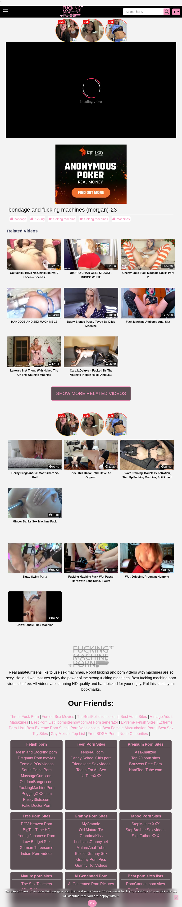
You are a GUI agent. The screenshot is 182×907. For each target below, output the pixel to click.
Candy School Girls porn (91, 758)
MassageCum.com (36, 776)
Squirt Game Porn (37, 770)
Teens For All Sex (91, 770)
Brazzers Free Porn (145, 764)
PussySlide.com (36, 800)
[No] (176, 897)
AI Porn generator (103, 722)
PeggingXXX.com (37, 794)
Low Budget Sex (36, 842)
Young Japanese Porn (36, 836)
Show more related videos (91, 393)
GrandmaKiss (91, 836)
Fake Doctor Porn (36, 805)
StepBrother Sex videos (145, 830)
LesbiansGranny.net (91, 842)
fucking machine (64, 219)
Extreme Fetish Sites (138, 722)
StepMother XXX (146, 824)
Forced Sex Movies (58, 717)
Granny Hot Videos (91, 865)
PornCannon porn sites (145, 884)
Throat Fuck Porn (24, 717)
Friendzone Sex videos (91, 764)
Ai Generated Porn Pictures (91, 884)
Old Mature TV (91, 830)
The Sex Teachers (36, 884)
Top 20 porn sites (145, 758)
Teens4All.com (91, 752)
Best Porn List (43, 722)
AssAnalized (145, 752)
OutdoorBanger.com (36, 782)
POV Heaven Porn (36, 824)
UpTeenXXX (91, 776)
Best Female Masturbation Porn (128, 728)
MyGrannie (91, 824)
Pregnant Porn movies (36, 758)
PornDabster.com (85, 728)
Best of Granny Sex (91, 854)
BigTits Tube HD (36, 830)
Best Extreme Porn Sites (47, 728)
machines (123, 219)
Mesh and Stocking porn (36, 752)
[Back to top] (168, 885)
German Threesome (36, 848)
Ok (92, 903)
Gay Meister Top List (68, 734)
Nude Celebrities (133, 734)
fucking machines (96, 219)
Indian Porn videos (36, 854)
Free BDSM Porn (102, 734)
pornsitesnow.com (72, 722)
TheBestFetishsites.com (97, 717)
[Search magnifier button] (167, 11)
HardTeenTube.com (145, 770)
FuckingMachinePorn (36, 788)
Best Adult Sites (133, 717)
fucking (40, 219)
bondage (20, 219)
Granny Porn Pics (91, 859)
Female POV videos (37, 764)
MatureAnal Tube (91, 848)
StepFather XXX (145, 836)
